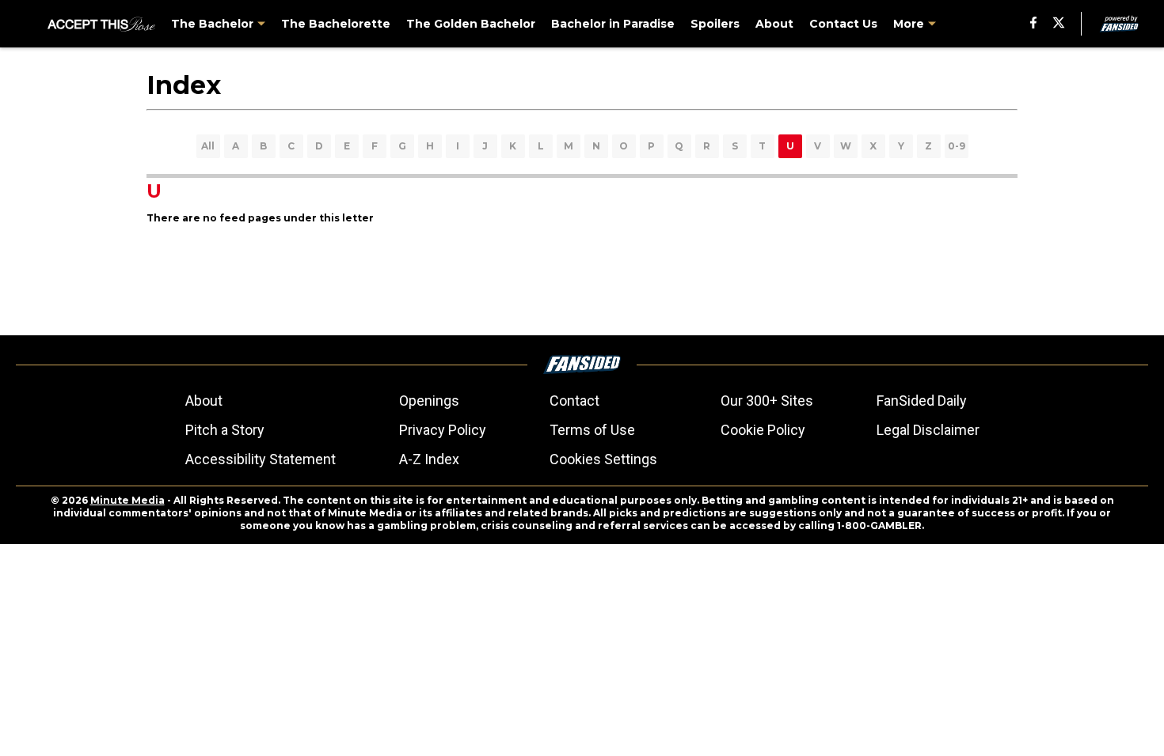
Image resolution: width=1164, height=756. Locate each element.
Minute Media (127, 500)
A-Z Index (429, 459)
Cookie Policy (763, 429)
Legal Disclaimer (928, 429)
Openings (429, 400)
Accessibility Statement (260, 459)
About (204, 400)
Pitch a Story (224, 429)
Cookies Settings (603, 459)
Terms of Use (592, 429)
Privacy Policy (442, 429)
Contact (574, 400)
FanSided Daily (922, 400)
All (208, 146)
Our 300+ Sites (767, 400)
